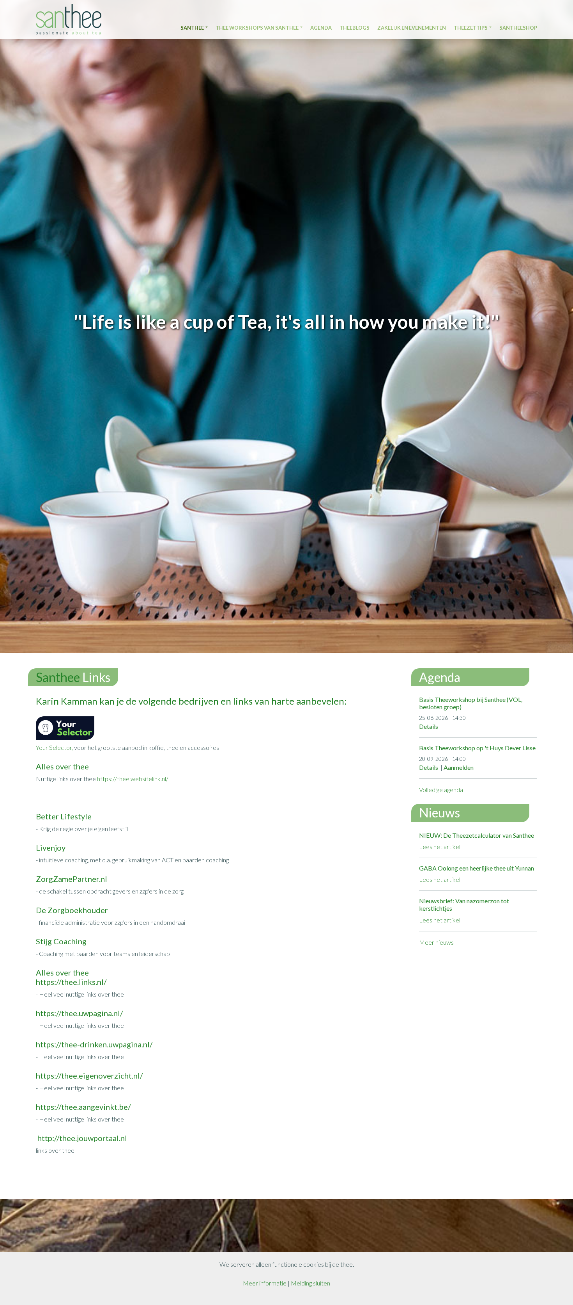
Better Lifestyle (64, 816)
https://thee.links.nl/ (71, 981)
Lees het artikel (439, 846)
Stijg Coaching (61, 941)
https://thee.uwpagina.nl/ (79, 1013)
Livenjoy (50, 847)
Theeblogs (355, 28)
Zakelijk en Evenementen (411, 28)
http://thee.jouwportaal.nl (81, 1138)
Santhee (192, 28)
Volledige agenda (441, 789)
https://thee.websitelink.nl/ (132, 778)
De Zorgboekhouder (72, 910)
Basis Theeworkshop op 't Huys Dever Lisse (477, 747)
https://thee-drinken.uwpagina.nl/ (94, 1044)
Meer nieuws (436, 942)
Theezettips (471, 28)
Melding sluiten (310, 1283)
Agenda (321, 28)
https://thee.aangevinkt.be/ (83, 1106)
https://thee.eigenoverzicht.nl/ (89, 1075)
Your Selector (54, 747)
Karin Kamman (66, 701)
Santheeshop (518, 28)
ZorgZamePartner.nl (71, 878)
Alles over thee (62, 766)
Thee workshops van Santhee (257, 28)
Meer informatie (264, 1283)
